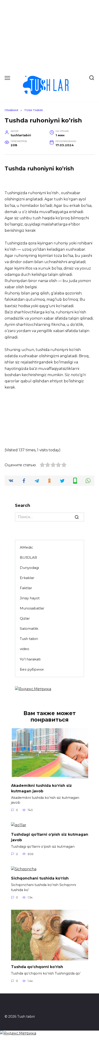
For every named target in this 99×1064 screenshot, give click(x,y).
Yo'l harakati (30, 659)
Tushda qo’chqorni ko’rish (37, 967)
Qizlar (25, 618)
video (24, 649)
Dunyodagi (29, 567)
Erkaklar (27, 578)
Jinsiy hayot (30, 598)
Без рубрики (32, 669)
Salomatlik (29, 628)
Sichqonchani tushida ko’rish (40, 878)
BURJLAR (28, 557)
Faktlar (26, 588)
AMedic (26, 547)
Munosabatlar (32, 608)
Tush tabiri (29, 638)
